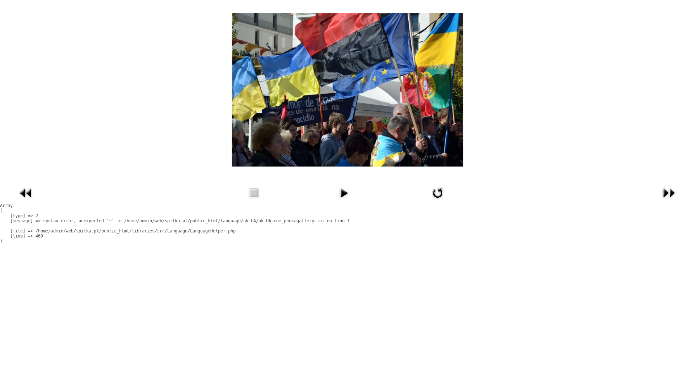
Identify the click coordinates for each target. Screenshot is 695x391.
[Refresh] (437, 200)
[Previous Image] (26, 200)
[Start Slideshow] (344, 200)
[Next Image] (669, 200)
